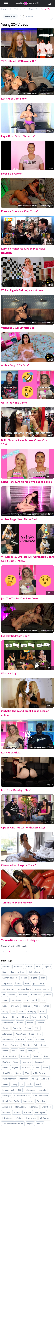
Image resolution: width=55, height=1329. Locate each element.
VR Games (44, 1118)
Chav (15, 1062)
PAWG (42, 1011)
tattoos (12, 994)
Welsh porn (40, 1112)
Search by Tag (10, 16)
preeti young (8, 989)
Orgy (4, 1045)
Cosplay (40, 1039)
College (27, 1028)
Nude (14, 1050)
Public (5, 1067)
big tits (34, 977)
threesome (28, 1101)
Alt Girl (5, 1084)
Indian (40, 1123)
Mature (19, 1118)
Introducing (7, 1118)
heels (4, 1005)
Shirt (31, 1034)
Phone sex (31, 1118)
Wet (22, 1050)
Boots (21, 1011)
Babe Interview (9, 1078)
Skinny (5, 1017)
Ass (13, 1011)
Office (46, 1005)
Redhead (20, 1039)
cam (43, 1000)
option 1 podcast (42, 989)
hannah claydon (9, 977)
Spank (18, 1073)
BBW (27, 1073)
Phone (37, 1005)
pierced (47, 994)
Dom (34, 1017)
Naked (5, 1050)
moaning (15, 1005)
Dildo (29, 1084)
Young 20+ (32, 1050)
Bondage (6, 1095)
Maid (30, 1039)
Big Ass (30, 1123)
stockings (16, 1000)
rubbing (26, 1005)
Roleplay (32, 1011)
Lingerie (47, 966)
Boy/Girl (6, 1062)
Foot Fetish (7, 1039)
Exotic (45, 1067)
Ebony (25, 1017)
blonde (24, 977)
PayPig (43, 1017)
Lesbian (40, 1022)
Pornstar (27, 1112)
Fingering (41, 1101)
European (15, 1045)
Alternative (7, 1034)
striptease (7, 983)
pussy (14, 1084)
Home (4, 9)
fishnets (42, 1090)
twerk (34, 1000)
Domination (7, 1022)
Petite (29, 966)
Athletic (26, 1045)
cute (26, 1000)
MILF (38, 966)
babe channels (35, 972)
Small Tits (7, 1073)
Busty (4, 972)
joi (22, 1084)
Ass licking (7, 1106)
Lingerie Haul (8, 1090)
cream (5, 1000)
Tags (31, 9)
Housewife (26, 1062)
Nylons (17, 1112)
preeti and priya (24, 989)
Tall (35, 1045)
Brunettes (18, 966)
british (18, 983)
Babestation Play (21, 1095)
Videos (18, 9)
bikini (43, 977)
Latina (36, 1067)
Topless (36, 1056)
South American (9, 1056)
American (25, 1056)
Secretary (33, 1106)
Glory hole (46, 1106)
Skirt (37, 1028)
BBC (19, 1090)
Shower (44, 1045)
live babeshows (18, 972)
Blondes (6, 966)
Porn (46, 1056)
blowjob (6, 1112)
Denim (15, 1017)
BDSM (20, 1022)
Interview (24, 1078)
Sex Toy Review (40, 1095)
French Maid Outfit (10, 1101)
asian (27, 983)
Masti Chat (21, 1034)
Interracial (39, 1062)
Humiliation (20, 1106)
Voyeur (15, 1067)
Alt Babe (45, 1078)
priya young (38, 983)
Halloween (30, 1090)
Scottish (17, 1028)
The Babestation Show (12, 1123)
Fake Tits (26, 1067)
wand (38, 1084)
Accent (30, 1022)
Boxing (35, 1078)
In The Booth (39, 1073)
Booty (5, 1011)
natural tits (36, 994)
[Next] (26, 951)
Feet (39, 1034)
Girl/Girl (5, 1028)
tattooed (23, 994)
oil (3, 994)
